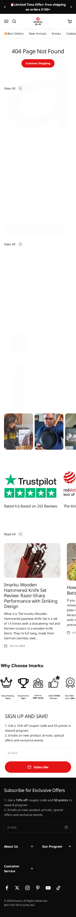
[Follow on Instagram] (27, 888)
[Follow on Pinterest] (38, 888)
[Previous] (4, 7)
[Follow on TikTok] (58, 888)
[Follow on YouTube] (48, 888)
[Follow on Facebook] (7, 888)
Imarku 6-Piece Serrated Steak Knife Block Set (20, 204)
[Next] (71, 7)
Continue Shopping (38, 63)
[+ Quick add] (32, 125)
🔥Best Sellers (14, 33)
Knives (56, 33)
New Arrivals (38, 33)
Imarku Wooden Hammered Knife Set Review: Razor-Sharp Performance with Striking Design (31, 595)
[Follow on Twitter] (17, 888)
